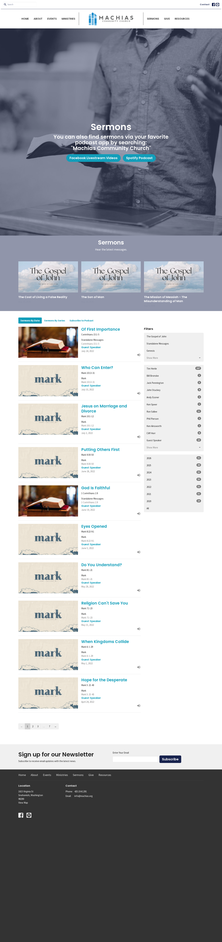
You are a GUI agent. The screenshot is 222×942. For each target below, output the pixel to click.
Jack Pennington (173, 382)
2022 (173, 486)
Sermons (153, 18)
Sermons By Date (30, 320)
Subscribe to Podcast (81, 320)
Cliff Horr (173, 433)
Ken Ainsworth (173, 426)
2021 (173, 494)
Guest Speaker (173, 440)
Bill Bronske (173, 375)
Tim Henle (173, 368)
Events (52, 18)
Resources (182, 18)
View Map (23, 802)
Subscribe (170, 759)
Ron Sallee (173, 411)
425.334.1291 (80, 791)
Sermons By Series (54, 320)
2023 (173, 479)
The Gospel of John (156, 336)
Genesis (151, 350)
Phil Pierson (173, 418)
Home (25, 18)
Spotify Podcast (139, 158)
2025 (173, 465)
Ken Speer (173, 404)
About (38, 18)
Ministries (68, 18)
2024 (173, 472)
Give (167, 18)
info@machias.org (83, 796)
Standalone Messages (158, 343)
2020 (173, 501)
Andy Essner (173, 397)
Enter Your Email (121, 752)
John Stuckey (173, 390)
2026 (173, 458)
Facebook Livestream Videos (94, 158)
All (148, 508)
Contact (204, 4)
